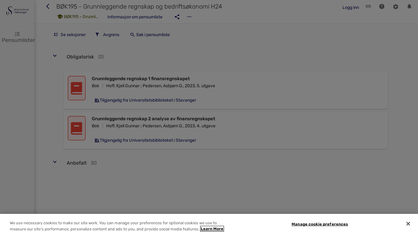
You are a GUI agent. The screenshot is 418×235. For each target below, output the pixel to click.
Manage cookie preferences (320, 224)
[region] (209, 224)
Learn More (212, 228)
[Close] (408, 223)
